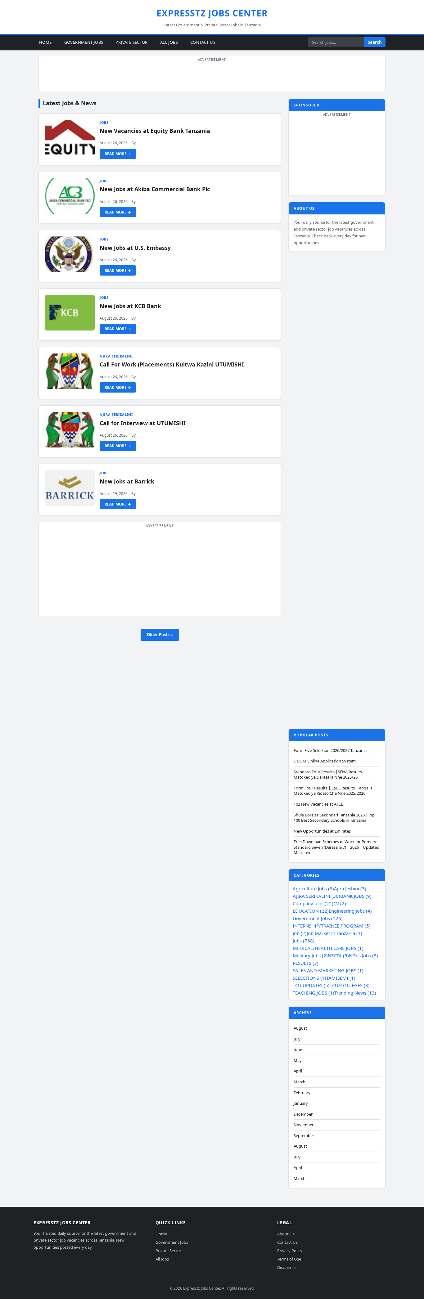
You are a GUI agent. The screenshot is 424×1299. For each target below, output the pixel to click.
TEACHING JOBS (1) (313, 993)
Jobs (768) (303, 940)
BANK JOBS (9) (356, 896)
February (302, 1092)
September (304, 1135)
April (298, 1071)
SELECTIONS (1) (309, 978)
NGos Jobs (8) (363, 955)
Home (45, 42)
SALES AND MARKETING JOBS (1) (328, 970)
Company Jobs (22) (313, 903)
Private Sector (131, 42)
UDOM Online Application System (325, 761)
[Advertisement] (212, 77)
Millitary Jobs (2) (310, 955)
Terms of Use (289, 1259)
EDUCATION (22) (311, 911)
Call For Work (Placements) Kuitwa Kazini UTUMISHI (172, 364)
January (301, 1103)
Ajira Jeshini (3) (350, 888)
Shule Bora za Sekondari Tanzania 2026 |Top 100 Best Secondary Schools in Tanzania (334, 817)
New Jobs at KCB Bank (130, 306)
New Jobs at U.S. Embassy (135, 247)
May (298, 1060)
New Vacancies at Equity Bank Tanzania (155, 130)
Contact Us (202, 42)
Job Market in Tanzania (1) (334, 933)
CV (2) (339, 903)
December (303, 1114)
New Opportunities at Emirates (322, 831)
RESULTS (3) (305, 963)
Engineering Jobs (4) (350, 911)
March (299, 1082)
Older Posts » (160, 634)
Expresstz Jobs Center (212, 13)
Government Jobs (83, 42)
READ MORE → (118, 153)
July (297, 1039)
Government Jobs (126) (318, 918)
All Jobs (169, 42)
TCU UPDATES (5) (311, 985)
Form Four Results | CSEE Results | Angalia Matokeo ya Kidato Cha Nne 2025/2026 (333, 790)
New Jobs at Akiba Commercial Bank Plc (155, 189)
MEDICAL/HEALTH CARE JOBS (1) (328, 948)
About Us (286, 1234)
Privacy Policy (289, 1250)
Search (375, 42)
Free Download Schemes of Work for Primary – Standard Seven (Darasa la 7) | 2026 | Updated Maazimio (336, 847)
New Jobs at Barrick (127, 481)
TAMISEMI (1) (340, 978)
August (300, 1028)
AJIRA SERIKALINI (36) (316, 896)
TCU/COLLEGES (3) (350, 985)
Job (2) (300, 933)
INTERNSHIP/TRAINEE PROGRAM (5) (332, 926)
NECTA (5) (338, 955)
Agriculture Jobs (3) (313, 888)
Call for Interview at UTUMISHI (143, 423)
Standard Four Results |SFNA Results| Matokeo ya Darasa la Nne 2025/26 (329, 774)
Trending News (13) (355, 993)
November (303, 1124)
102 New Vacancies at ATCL (318, 804)
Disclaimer (286, 1267)
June (298, 1049)
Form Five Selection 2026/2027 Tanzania (330, 750)
